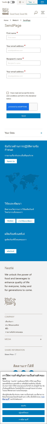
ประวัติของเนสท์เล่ (12, 325)
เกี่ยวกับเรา (9, 321)
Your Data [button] (10, 132)
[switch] (12, 2)
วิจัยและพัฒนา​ (13, 203)
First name (11, 33)
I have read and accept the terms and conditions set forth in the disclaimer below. (21, 96)
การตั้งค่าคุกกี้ (23, 419)
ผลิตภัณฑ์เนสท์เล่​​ (15, 233)
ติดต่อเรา (42, 2)
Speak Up (11, 161)
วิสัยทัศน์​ (10, 221)
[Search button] (37, 12)
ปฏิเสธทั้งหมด (23, 412)
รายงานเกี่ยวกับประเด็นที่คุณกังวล (19, 155)
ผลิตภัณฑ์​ (10, 251)
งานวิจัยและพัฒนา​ (25, 221)
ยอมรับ (23, 405)
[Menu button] (43, 12)
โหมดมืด (4, 2)
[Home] (15, 11)
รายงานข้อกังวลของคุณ (14, 332)
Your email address (15, 46)
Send (24, 116)
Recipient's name (14, 58)
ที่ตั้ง (6, 328)
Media (23, 339)
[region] (23, 397)
